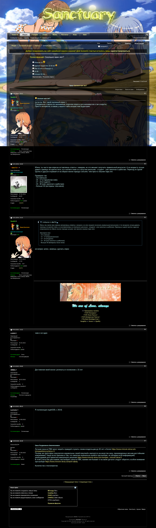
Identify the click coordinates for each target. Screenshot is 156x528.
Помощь (128, 43)
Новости (15, 35)
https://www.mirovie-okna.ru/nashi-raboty (61, 461)
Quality (97, 321)
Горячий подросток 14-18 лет (44, 66)
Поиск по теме (129, 89)
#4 (145, 329)
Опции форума (35, 38)
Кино (85, 35)
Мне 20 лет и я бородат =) (43, 69)
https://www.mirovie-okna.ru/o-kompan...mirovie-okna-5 (100, 457)
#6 (145, 406)
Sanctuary (132, 509)
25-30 (36, 71)
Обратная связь (123, 509)
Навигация (45, 38)
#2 (145, 164)
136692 (21, 203)
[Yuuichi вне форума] (21, 123)
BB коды (51, 491)
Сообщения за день (16, 38)
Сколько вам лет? (80, 86)
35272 (21, 144)
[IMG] (50, 495)
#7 (145, 441)
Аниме (45, 35)
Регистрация (139, 43)
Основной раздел (25, 46)
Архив (138, 509)
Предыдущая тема (71, 482)
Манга (55, 35)
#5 (145, 366)
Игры (75, 35)
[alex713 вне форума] (18, 184)
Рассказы (64, 35)
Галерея (35, 35)
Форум (24, 35)
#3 (145, 217)
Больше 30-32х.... (40, 74)
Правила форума (54, 503)
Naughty (83, 321)
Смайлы (51, 493)
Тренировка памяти (92, 311)
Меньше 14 (38, 62)
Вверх (144, 476)
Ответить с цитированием (138, 160)
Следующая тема (85, 482)
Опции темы (118, 89)
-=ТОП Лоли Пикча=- (90, 315)
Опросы (37, 46)
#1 (145, 93)
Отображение (140, 89)
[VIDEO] (51, 498)
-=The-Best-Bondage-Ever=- (90, 319)
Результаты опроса (48, 77)
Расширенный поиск (140, 38)
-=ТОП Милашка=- (90, 313)
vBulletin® (79, 519)
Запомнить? (104, 46)
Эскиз (91, 321)
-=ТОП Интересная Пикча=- (90, 317)
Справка (26, 38)
